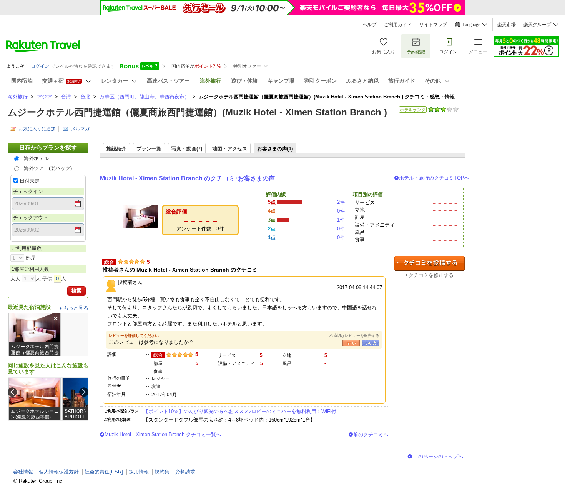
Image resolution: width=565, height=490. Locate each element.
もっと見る (75, 308)
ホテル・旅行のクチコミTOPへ (434, 178)
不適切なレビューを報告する (354, 335)
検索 (76, 290)
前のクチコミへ (370, 434)
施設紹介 (116, 149)
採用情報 (139, 472)
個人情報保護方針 (59, 472)
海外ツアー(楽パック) (48, 168)
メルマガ (80, 129)
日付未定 (30, 181)
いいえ (370, 343)
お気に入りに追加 (36, 129)
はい (351, 343)
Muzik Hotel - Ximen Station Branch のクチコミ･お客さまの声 (187, 178)
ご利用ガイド (398, 24)
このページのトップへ (438, 456)
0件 (341, 211)
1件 (341, 220)
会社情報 (23, 472)
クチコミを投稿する (429, 263)
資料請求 (185, 472)
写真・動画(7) (186, 149)
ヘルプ (369, 24)
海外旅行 (18, 97)
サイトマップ (433, 24)
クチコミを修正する (431, 275)
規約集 (162, 472)
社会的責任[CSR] (104, 472)
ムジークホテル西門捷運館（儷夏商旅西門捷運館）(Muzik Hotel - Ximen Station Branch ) (197, 112)
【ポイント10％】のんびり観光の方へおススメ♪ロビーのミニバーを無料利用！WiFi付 (239, 411)
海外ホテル (36, 158)
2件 (341, 202)
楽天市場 (506, 24)
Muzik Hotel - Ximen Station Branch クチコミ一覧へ (163, 434)
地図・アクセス (229, 149)
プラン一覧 (148, 149)
